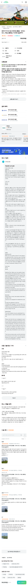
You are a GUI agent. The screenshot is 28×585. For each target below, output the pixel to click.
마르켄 (4, 574)
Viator (8, 126)
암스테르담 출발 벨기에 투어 (16, 567)
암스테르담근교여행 (20, 574)
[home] (6, 2)
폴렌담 (19, 577)
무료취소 (5, 567)
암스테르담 (9, 26)
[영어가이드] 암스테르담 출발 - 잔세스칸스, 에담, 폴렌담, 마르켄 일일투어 (14, 446)
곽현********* (5, 492)
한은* (3, 468)
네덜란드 (3, 26)
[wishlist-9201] (22, 6)
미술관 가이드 (6, 563)
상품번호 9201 (6, 28)
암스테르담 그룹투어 (17, 26)
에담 (4, 577)
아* (2, 517)
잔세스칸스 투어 (15, 563)
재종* (3, 441)
